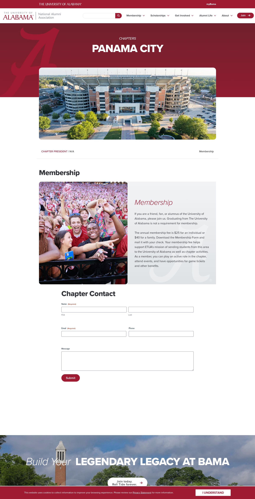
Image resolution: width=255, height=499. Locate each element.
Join (243, 15)
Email (68, 328)
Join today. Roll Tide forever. (124, 483)
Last (130, 315)
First (63, 315)
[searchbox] (99, 15)
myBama (211, 4)
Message (65, 348)
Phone (132, 328)
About (225, 15)
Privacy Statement (142, 492)
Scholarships (158, 15)
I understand (213, 492)
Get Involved (182, 15)
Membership (133, 15)
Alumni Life (205, 15)
